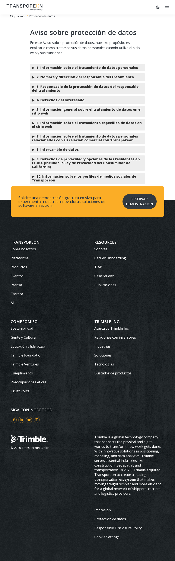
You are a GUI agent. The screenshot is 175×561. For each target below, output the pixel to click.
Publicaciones (105, 285)
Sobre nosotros (23, 249)
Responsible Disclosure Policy (118, 528)
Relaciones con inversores (115, 337)
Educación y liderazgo (28, 346)
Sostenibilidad (22, 328)
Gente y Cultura (23, 337)
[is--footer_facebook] (13, 420)
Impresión (102, 510)
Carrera (17, 293)
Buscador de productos (112, 373)
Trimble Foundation (26, 355)
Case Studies (104, 276)
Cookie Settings (107, 537)
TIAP (98, 267)
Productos (19, 267)
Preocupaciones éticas (28, 382)
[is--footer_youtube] (29, 420)
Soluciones (103, 355)
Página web (17, 16)
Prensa (16, 285)
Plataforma (20, 258)
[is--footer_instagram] (36, 420)
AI (12, 302)
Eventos (17, 276)
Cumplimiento (22, 373)
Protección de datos (110, 519)
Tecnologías (104, 364)
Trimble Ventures (25, 364)
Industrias (102, 346)
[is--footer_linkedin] (21, 420)
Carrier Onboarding (110, 258)
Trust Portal (20, 391)
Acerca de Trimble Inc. (111, 328)
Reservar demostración (139, 201)
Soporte (100, 249)
